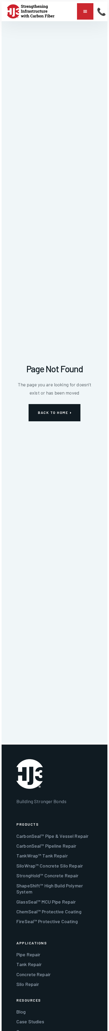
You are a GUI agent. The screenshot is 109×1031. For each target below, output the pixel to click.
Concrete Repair (33, 974)
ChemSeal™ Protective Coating (48, 911)
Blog (21, 1012)
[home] (30, 11)
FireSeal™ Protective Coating (47, 921)
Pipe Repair (28, 954)
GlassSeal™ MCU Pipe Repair (46, 902)
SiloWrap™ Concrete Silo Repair (49, 866)
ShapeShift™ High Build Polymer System (49, 889)
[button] (85, 11)
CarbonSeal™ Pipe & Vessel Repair (52, 836)
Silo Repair (27, 984)
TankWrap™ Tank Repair (42, 856)
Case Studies (30, 1021)
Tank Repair (29, 964)
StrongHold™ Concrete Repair (47, 875)
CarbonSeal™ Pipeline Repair (46, 846)
